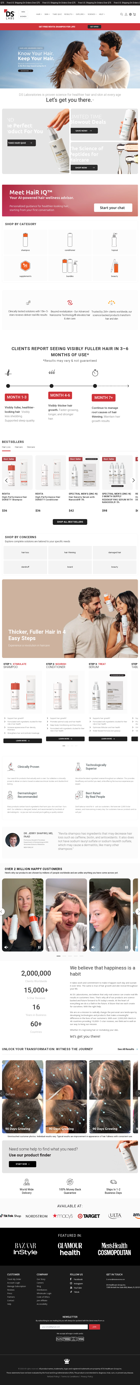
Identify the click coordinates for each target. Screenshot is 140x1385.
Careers (40, 1282)
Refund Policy (53, 1376)
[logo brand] (13, 1216)
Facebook (78, 1279)
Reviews (10, 1290)
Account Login (13, 1282)
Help (9, 1304)
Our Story (41, 1279)
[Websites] (130, 14)
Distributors (42, 1290)
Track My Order (14, 1279)
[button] (121, 14)
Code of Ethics (43, 1297)
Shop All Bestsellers (70, 522)
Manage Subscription (16, 1286)
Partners (11, 1297)
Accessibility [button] (42, 1304)
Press (9, 1293)
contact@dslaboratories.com (116, 1279)
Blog (39, 1286)
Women (23, 17)
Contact (10, 1300)
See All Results (126, 1049)
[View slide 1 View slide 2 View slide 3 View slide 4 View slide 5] (70, 914)
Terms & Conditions (70, 1376)
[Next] (133, 480)
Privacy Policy (87, 1376)
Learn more (21, 741)
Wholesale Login (44, 1293)
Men (23, 12)
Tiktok (76, 1292)
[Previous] (6, 480)
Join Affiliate (42, 1300)
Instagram (78, 1283)
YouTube (78, 1287)
